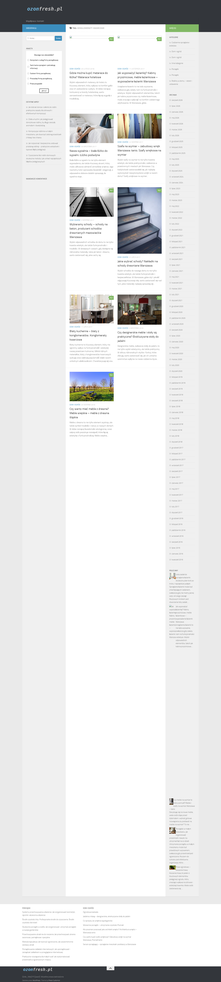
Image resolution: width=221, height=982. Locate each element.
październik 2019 (178, 383)
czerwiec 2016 (177, 554)
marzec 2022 (177, 218)
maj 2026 (175, 118)
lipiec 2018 (176, 406)
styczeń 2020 (177, 371)
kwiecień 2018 (177, 424)
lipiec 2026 (176, 106)
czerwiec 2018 (177, 412)
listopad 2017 (177, 453)
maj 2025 (175, 159)
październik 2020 (178, 318)
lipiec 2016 (176, 548)
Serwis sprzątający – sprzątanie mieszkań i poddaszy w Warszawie (109, 944)
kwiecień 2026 (177, 124)
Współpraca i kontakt (35, 21)
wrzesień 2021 (177, 253)
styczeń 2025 (177, 171)
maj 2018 (175, 418)
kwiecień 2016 (177, 559)
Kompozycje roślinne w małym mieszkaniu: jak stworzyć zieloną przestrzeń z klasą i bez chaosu (43, 134)
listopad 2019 (177, 377)
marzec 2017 (177, 501)
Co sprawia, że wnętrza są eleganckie (97, 921)
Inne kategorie (177, 63)
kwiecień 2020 (177, 353)
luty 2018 (175, 436)
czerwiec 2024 (177, 182)
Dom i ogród (75, 69)
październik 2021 (178, 247)
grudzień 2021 (177, 235)
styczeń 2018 (177, 442)
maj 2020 (175, 347)
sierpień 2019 (177, 389)
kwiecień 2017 (177, 495)
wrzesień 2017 (177, 465)
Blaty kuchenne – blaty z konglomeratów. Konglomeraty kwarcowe (88, 335)
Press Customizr (54, 980)
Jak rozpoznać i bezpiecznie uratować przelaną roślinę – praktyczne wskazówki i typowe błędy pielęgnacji (42, 146)
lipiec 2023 (176, 188)
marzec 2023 (177, 200)
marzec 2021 (177, 289)
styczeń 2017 (177, 512)
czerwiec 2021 (177, 271)
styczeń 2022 (177, 230)
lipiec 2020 (176, 336)
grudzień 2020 (177, 306)
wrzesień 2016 (177, 536)
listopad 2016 (177, 524)
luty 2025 (175, 165)
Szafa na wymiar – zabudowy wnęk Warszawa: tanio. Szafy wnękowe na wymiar (139, 150)
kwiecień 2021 (177, 283)
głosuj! (44, 91)
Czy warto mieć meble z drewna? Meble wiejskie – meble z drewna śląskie (89, 413)
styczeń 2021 (177, 300)
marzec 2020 (177, 359)
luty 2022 (175, 224)
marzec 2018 (177, 430)
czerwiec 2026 (177, 112)
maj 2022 (175, 206)
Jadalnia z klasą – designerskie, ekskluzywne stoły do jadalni (106, 916)
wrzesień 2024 (177, 177)
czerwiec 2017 (177, 483)
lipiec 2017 (176, 477)
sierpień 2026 (177, 100)
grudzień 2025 (177, 141)
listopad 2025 (177, 147)
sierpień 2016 (177, 542)
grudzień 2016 (177, 518)
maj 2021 (175, 277)
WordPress (36, 980)
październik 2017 (178, 459)
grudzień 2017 (177, 448)
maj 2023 (175, 194)
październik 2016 (178, 530)
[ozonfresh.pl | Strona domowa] (45, 9)
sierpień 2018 (177, 400)
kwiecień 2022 (177, 212)
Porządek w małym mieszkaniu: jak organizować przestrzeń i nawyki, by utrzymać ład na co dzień (180, 835)
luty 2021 (175, 294)
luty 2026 (175, 135)
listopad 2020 (177, 312)
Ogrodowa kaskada (90, 912)
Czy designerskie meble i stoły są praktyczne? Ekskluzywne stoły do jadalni (138, 337)
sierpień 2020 (177, 330)
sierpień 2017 (177, 471)
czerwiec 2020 (177, 342)
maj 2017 (175, 489)
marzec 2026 (177, 129)
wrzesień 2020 (177, 324)
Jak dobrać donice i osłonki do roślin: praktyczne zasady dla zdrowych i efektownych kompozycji (41, 110)
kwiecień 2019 (177, 395)
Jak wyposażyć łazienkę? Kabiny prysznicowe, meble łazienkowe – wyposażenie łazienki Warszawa (138, 77)
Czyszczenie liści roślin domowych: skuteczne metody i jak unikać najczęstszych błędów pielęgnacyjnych (43, 158)
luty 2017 (175, 506)
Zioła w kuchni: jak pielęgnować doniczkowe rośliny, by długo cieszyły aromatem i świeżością (40, 122)
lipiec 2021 (176, 265)
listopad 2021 (177, 241)
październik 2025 (178, 153)
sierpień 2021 (177, 259)
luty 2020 (175, 365)
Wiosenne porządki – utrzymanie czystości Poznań (103, 925)
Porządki (175, 69)
